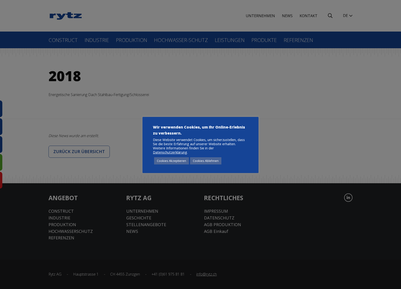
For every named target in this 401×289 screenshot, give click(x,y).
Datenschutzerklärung (170, 152)
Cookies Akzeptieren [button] (171, 161)
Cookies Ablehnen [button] (206, 161)
